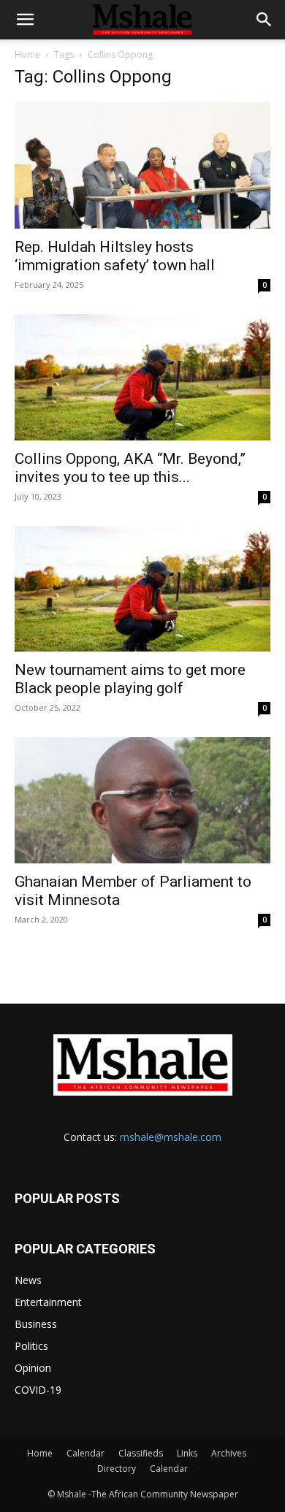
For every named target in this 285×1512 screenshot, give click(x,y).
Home (27, 54)
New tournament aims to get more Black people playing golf (130, 679)
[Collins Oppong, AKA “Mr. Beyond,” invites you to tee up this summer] (142, 377)
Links (187, 1453)
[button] (24, 19)
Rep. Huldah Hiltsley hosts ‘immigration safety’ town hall (115, 256)
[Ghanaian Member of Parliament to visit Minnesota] (142, 800)
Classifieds (140, 1453)
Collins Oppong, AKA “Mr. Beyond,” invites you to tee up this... (130, 468)
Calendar (85, 1453)
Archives (228, 1453)
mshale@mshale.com (170, 1137)
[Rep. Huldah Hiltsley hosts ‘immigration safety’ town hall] (142, 165)
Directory (116, 1468)
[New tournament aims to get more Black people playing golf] (142, 589)
